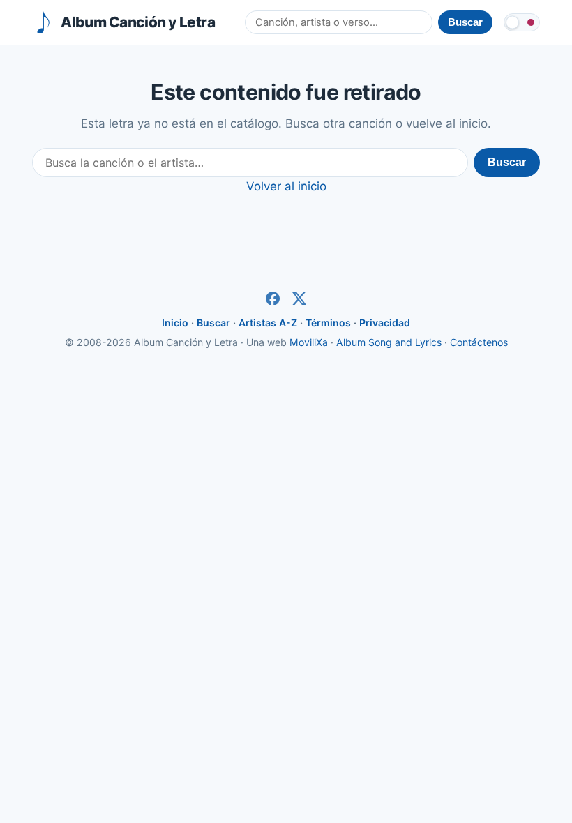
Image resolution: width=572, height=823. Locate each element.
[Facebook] (273, 298)
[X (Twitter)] (299, 298)
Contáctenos (479, 342)
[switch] (522, 22)
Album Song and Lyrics (389, 342)
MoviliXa (308, 342)
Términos (328, 323)
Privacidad (384, 323)
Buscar (507, 162)
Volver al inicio (286, 186)
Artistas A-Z (268, 323)
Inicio (175, 323)
